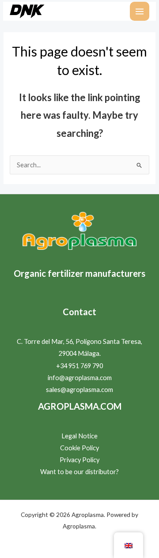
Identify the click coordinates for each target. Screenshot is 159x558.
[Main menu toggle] (139, 11)
